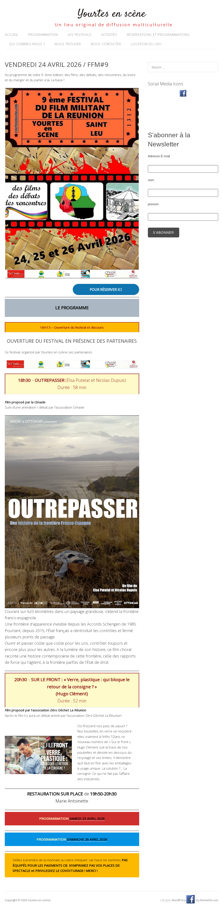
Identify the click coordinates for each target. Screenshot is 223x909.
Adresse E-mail (159, 156)
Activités (109, 34)
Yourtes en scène (112, 14)
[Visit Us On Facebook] (182, 95)
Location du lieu (146, 44)
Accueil (11, 34)
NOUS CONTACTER (106, 44)
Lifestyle (165, 900)
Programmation (43, 34)
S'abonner (163, 232)
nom (151, 180)
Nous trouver (68, 44)
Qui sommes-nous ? (27, 44)
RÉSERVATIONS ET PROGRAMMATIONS (158, 34)
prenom (153, 204)
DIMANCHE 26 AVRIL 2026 (87, 839)
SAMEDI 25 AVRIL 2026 (87, 818)
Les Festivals (79, 34)
